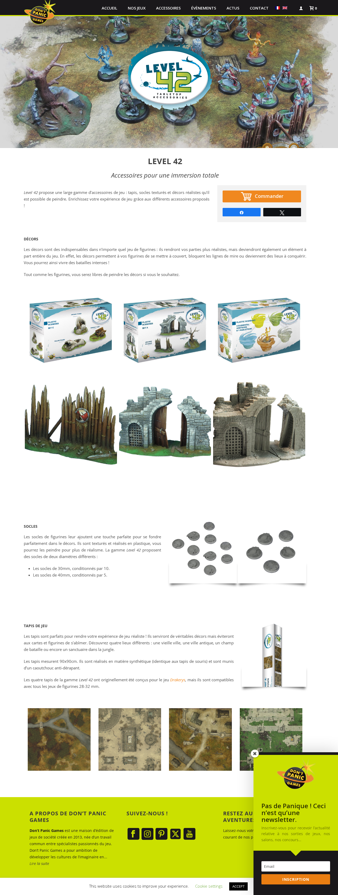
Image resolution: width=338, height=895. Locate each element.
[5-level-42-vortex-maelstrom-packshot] (259, 331)
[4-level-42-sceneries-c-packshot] (71, 331)
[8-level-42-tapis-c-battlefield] (59, 739)
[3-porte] (259, 425)
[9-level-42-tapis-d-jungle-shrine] (271, 739)
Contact (259, 8)
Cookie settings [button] (209, 886)
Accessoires (168, 8)
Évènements (203, 8)
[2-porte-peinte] (165, 425)
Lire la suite (39, 863)
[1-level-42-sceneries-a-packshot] (165, 331)
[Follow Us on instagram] (147, 834)
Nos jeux (136, 8)
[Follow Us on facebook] (133, 834)
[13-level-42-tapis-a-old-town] (200, 739)
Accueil (109, 8)
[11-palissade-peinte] (71, 425)
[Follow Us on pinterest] (161, 834)
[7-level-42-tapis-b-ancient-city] (129, 739)
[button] (291, 8)
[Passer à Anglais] (285, 8)
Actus (233, 8)
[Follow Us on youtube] (189, 834)
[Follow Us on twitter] (175, 834)
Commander (269, 196)
